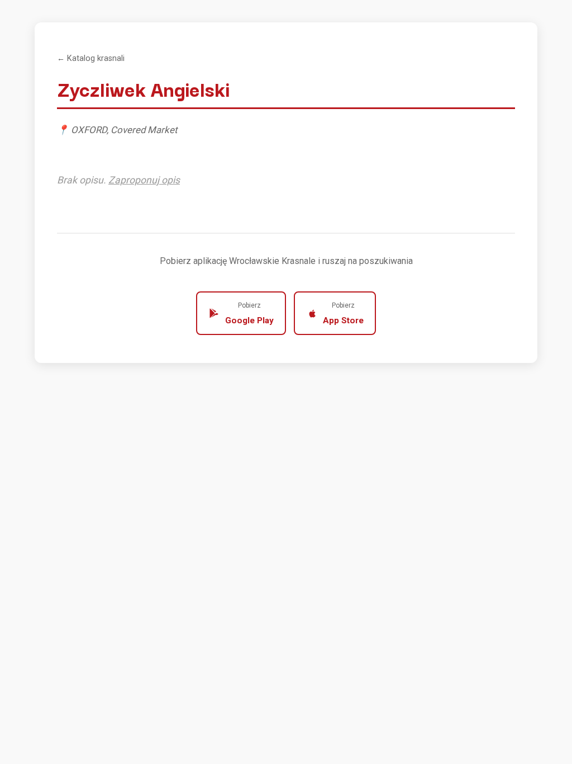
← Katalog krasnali (91, 58)
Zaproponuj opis (144, 180)
